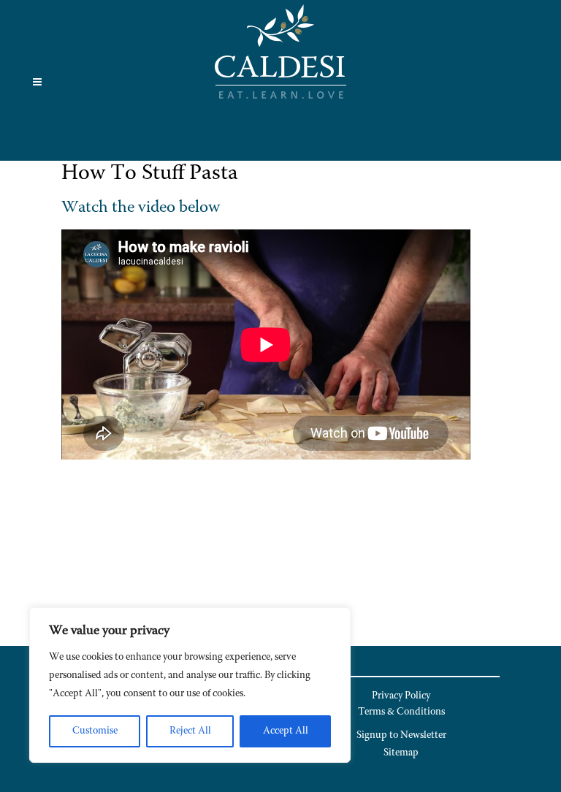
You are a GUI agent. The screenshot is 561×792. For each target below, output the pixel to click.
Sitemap (401, 753)
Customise (95, 731)
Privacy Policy (401, 696)
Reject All (190, 731)
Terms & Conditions (401, 712)
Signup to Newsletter (401, 736)
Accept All (285, 731)
